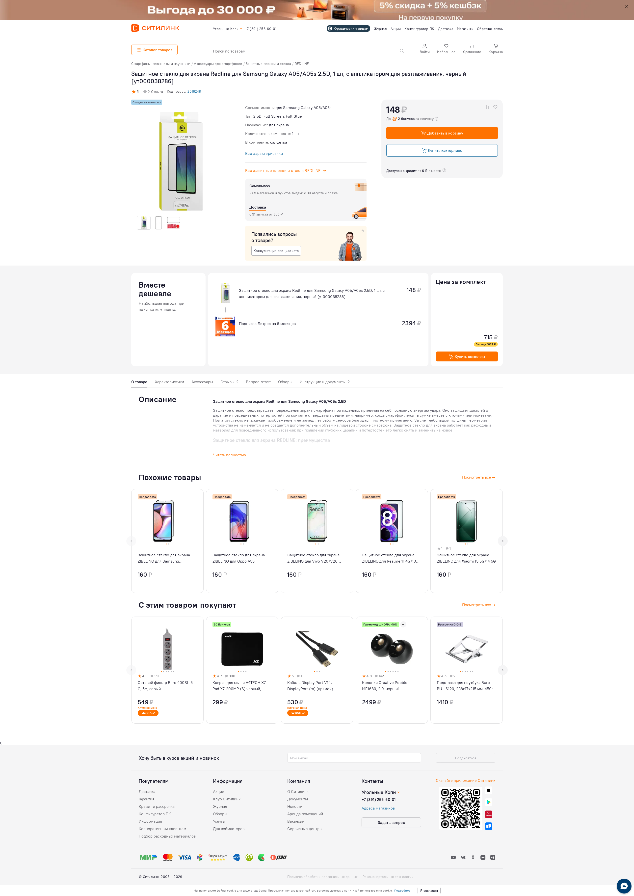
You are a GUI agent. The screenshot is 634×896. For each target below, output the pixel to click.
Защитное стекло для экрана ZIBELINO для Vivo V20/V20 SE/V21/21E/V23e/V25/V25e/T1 (315, 558)
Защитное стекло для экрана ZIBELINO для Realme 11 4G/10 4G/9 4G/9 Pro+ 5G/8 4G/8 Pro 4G (390, 558)
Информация (150, 821)
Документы (297, 798)
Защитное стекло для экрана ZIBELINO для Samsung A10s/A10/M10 (164, 558)
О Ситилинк (298, 791)
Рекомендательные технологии (388, 876)
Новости (294, 806)
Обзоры (285, 381)
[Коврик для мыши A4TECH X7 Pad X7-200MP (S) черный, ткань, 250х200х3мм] (242, 670)
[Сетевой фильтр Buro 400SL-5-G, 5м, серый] (167, 670)
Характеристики (169, 381)
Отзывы (229, 381)
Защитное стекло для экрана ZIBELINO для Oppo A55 (238, 558)
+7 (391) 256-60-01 (379, 799)
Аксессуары (202, 381)
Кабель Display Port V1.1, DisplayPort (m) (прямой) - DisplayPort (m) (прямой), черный (311, 686)
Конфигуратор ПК (155, 813)
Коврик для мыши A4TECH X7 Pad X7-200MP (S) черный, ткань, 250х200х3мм (239, 686)
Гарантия (146, 798)
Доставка (147, 791)
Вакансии (295, 821)
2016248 (194, 91)
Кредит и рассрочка (157, 806)
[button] (425, 49)
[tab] (139, 383)
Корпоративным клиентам (162, 828)
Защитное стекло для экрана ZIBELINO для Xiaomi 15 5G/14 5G (466, 558)
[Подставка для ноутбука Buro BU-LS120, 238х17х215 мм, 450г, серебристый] (466, 670)
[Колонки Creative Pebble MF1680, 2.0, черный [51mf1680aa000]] (392, 670)
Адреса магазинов (378, 808)
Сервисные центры (304, 828)
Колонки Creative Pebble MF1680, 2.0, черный (384, 685)
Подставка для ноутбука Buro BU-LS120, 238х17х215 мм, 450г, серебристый (465, 686)
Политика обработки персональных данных (322, 876)
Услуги (219, 821)
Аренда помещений (305, 813)
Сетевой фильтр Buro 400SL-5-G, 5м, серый (166, 685)
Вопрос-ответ (258, 381)
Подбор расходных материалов (167, 836)
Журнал (220, 806)
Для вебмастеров (228, 828)
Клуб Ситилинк (226, 798)
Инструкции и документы (325, 381)
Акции (218, 791)
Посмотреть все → (478, 604)
